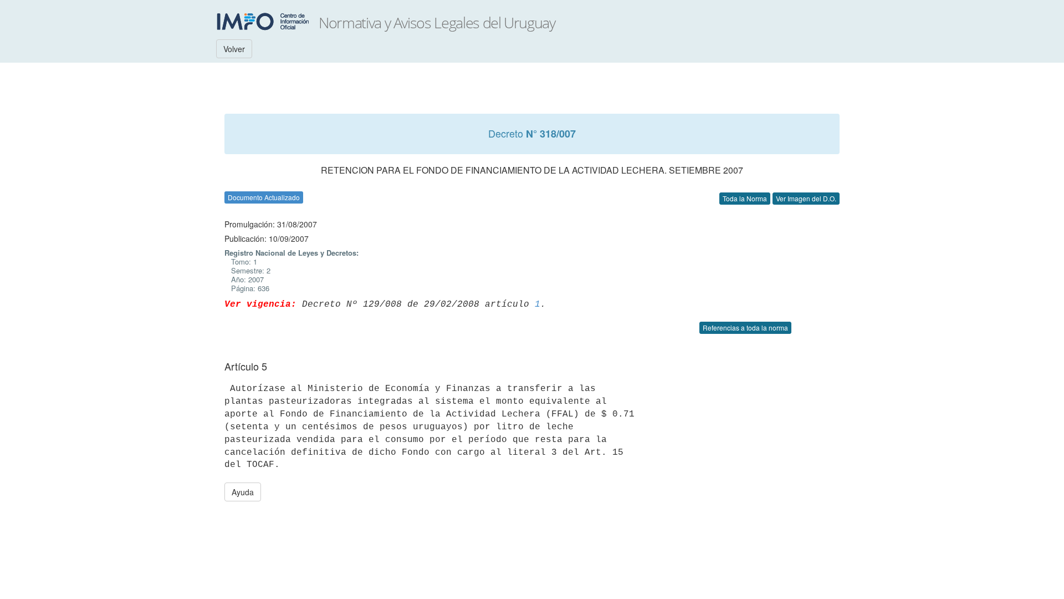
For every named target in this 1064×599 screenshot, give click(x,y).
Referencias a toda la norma (745, 327)
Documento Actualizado (264, 197)
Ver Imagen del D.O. (806, 198)
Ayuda (243, 492)
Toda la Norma (745, 198)
